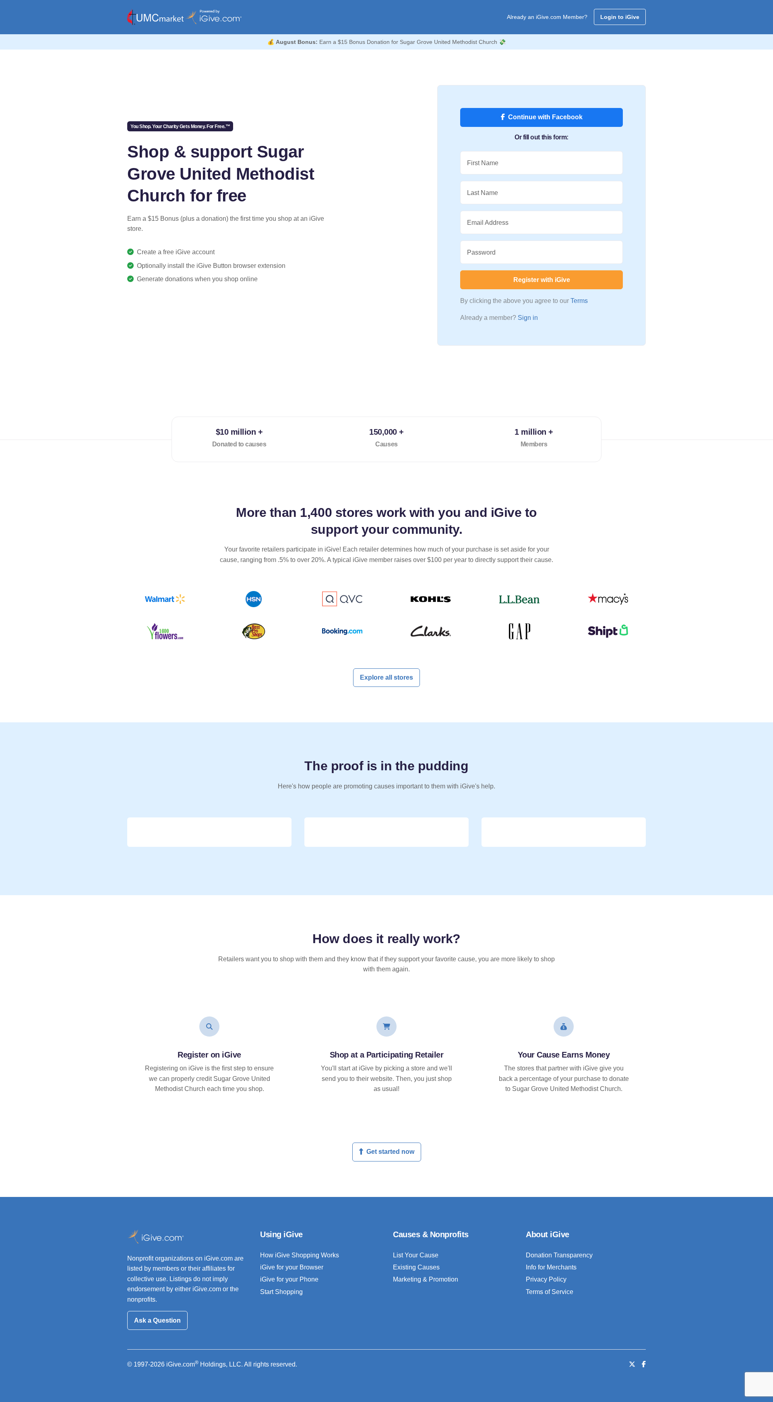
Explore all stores (386, 677)
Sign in (528, 317)
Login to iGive (619, 17)
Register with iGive (541, 279)
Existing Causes (416, 1267)
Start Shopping (281, 1291)
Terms (579, 300)
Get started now (390, 1151)
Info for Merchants (551, 1267)
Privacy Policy (546, 1279)
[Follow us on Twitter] (632, 1364)
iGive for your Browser (291, 1267)
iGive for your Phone (289, 1279)
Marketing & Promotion (425, 1279)
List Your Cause (415, 1255)
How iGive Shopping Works (299, 1255)
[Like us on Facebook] (644, 1364)
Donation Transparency (559, 1255)
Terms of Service (549, 1291)
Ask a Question (157, 1320)
